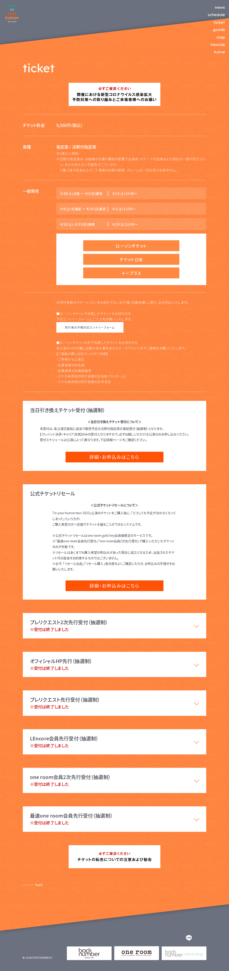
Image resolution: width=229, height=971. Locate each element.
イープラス (131, 273)
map (220, 37)
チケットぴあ (131, 259)
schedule (216, 14)
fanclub (218, 44)
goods (219, 29)
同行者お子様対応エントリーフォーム (90, 327)
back (39, 884)
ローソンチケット (131, 246)
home (219, 52)
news (220, 7)
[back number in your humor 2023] (12, 21)
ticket (219, 22)
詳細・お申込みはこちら (114, 457)
